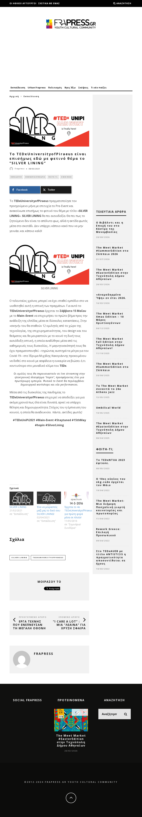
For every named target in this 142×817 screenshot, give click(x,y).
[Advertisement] (71, 57)
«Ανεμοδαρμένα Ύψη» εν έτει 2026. (111, 296)
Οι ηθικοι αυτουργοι (23, 3)
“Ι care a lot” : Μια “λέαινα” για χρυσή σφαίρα (69, 625)
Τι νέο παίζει (98, 87)
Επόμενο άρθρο (69, 617)
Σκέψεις (83, 87)
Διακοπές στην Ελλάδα (24, 10)
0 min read (66, 177)
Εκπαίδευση (18, 87)
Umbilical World (108, 407)
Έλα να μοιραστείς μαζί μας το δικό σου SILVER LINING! (48, 510)
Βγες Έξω (70, 87)
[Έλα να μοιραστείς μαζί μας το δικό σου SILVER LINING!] (49, 498)
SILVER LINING (18, 507)
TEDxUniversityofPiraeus (48, 557)
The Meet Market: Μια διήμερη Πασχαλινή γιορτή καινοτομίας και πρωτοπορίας (110, 507)
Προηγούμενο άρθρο (33, 617)
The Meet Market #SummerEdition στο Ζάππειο (112, 367)
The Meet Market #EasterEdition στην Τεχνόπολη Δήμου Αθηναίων (112, 274)
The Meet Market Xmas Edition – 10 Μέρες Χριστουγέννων (110, 318)
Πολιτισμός (55, 87)
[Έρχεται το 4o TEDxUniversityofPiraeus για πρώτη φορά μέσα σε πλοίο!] (76, 498)
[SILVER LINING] (21, 498)
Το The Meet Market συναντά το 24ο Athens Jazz (112, 389)
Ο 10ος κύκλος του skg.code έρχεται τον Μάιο (111, 482)
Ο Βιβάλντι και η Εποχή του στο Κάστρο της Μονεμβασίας (109, 227)
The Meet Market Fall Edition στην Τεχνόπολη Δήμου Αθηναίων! (110, 343)
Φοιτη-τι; (53, 177)
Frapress (20, 168)
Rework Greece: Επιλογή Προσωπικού (108, 532)
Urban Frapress (37, 87)
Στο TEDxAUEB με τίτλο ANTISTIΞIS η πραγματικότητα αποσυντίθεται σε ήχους (111, 557)
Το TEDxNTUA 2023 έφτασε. (110, 461)
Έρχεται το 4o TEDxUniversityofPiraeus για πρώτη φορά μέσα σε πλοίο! (78, 512)
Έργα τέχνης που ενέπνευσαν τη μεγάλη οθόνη (29, 625)
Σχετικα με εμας (49, 3)
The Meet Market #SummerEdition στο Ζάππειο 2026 (112, 250)
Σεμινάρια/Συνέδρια (35, 177)
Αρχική (14, 96)
